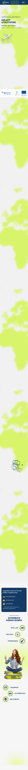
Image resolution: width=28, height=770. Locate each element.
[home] (6, 2)
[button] (23, 2)
